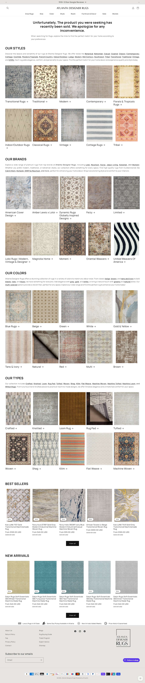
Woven (9, 468)
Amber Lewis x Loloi (43, 212)
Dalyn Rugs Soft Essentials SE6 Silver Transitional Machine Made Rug (125, 599)
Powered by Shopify (82, 678)
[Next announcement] (139, 2)
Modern (63, 101)
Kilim (62, 468)
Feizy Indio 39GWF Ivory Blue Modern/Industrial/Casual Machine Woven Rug (71, 527)
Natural (36, 366)
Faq (6, 638)
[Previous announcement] (6, 2)
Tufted (117, 428)
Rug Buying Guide (45, 634)
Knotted (37, 428)
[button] (7, 8)
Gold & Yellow (121, 326)
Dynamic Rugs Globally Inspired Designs (69, 215)
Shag (35, 468)
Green (63, 326)
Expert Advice (44, 642)
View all (72, 543)
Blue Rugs (11, 326)
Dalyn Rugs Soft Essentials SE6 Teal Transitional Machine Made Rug (71, 599)
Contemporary (94, 101)
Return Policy (10, 634)
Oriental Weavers (96, 258)
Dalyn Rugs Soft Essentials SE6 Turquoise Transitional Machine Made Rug (44, 599)
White (89, 326)
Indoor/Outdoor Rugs (17, 145)
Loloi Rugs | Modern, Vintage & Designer (17, 260)
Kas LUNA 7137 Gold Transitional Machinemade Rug (17, 527)
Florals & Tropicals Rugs (124, 103)
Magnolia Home (41, 258)
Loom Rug (65, 428)
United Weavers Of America (124, 260)
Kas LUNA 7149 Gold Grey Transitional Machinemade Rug (125, 527)
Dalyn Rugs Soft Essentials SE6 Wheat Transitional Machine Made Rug (17, 599)
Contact (8, 645)
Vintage (63, 144)
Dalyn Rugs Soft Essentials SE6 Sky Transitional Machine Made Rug (99, 599)
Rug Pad (91, 428)
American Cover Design (14, 214)
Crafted (9, 428)
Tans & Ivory (12, 366)
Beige (35, 326)
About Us (8, 630)
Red (61, 366)
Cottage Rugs (94, 144)
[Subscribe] (41, 660)
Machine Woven (122, 468)
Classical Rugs (40, 144)
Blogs (41, 630)
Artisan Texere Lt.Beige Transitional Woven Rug (96, 526)
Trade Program (44, 638)
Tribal (116, 144)
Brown (117, 366)
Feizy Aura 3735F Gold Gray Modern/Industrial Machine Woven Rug (44, 527)
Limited (117, 212)
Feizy (89, 212)
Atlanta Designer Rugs (69, 678)
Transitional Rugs (15, 101)
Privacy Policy (10, 642)
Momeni (64, 258)
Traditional (38, 101)
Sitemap (42, 645)
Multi (89, 366)
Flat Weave (92, 468)
